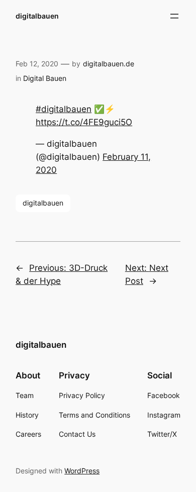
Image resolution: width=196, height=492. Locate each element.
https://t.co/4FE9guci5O (84, 122)
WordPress (82, 470)
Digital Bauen (44, 78)
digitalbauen (37, 16)
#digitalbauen (63, 109)
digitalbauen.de (108, 63)
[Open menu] (174, 16)
